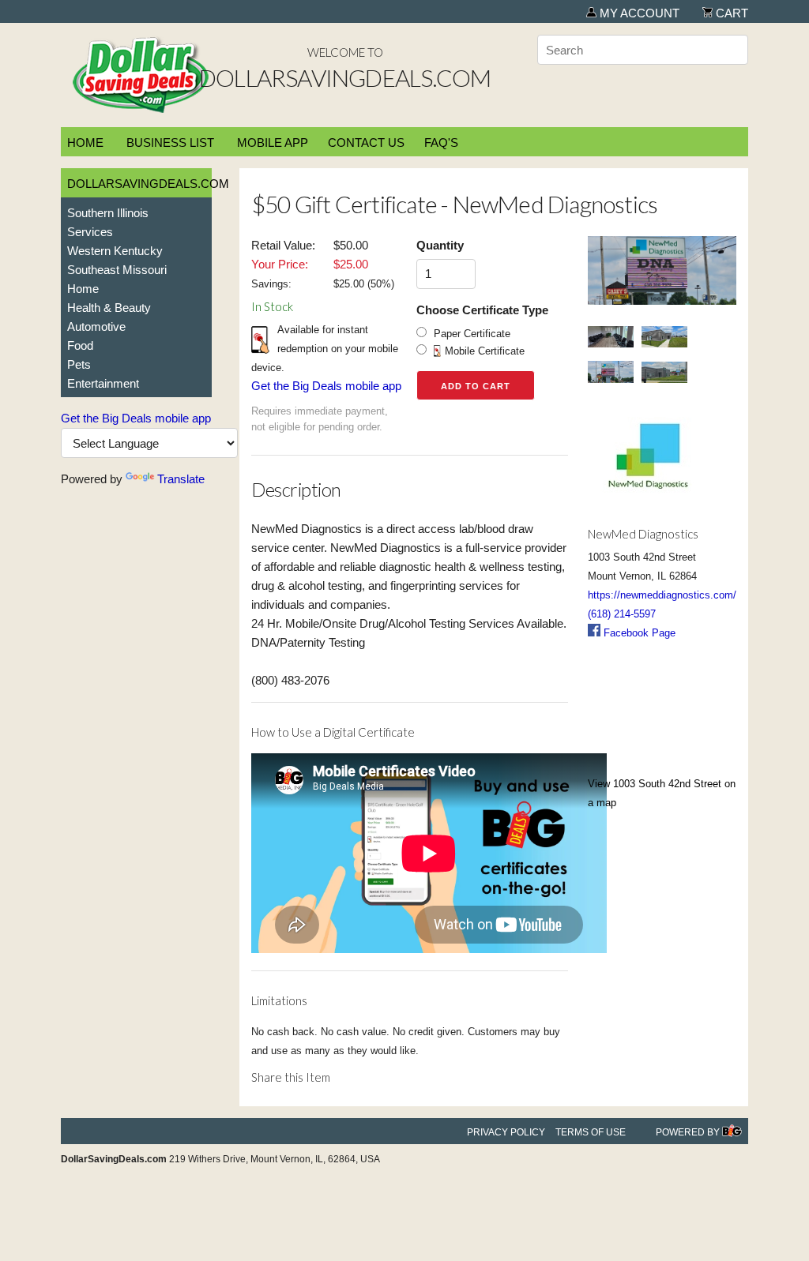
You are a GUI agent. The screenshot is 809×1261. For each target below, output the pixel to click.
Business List (170, 142)
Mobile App (272, 142)
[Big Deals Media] (732, 1132)
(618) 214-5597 (622, 614)
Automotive (96, 326)
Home (85, 142)
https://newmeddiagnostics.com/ (662, 595)
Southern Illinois (108, 213)
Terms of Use (590, 1132)
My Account (637, 13)
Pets (79, 364)
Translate (181, 479)
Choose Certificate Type (482, 310)
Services (90, 231)
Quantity (440, 245)
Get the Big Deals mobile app (136, 418)
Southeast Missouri (117, 269)
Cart (730, 13)
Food (80, 345)
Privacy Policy (506, 1132)
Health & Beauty (109, 307)
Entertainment (103, 383)
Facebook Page (637, 633)
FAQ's (441, 142)
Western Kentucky (115, 250)
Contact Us (366, 142)
